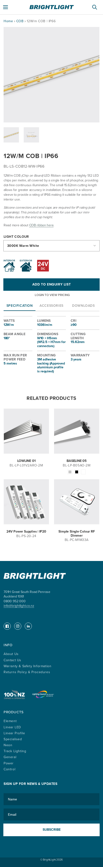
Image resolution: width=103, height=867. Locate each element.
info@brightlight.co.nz (19, 605)
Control (9, 769)
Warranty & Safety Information (27, 666)
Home (8, 21)
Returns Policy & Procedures (27, 672)
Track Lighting (15, 751)
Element (10, 721)
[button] (5, 7)
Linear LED (12, 727)
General (10, 757)
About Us (11, 653)
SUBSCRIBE (52, 829)
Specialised (13, 739)
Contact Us (12, 660)
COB (20, 21)
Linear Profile (14, 733)
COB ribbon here (41, 225)
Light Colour (16, 237)
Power (9, 763)
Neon (8, 745)
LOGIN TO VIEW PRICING (52, 295)
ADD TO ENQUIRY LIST (51, 284)
